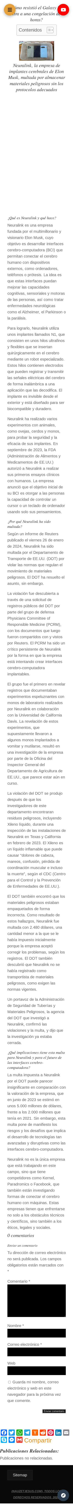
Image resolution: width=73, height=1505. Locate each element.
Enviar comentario (54, 1411)
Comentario (18, 1281)
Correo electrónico (24, 1344)
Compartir (38, 1440)
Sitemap (20, 1475)
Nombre (15, 1326)
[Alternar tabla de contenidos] (48, 30)
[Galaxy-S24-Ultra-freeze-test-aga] (36, 59)
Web (11, 1363)
